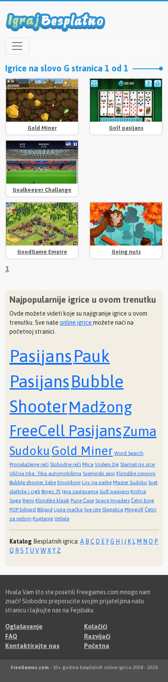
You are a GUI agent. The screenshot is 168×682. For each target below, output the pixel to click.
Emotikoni (69, 482)
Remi (28, 501)
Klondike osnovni (136, 473)
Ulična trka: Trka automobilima (45, 473)
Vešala (61, 519)
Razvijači (97, 636)
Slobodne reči (65, 464)
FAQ (11, 636)
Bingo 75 (51, 491)
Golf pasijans (126, 128)
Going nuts (126, 252)
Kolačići (95, 626)
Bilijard (45, 510)
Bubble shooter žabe (32, 482)
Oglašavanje (24, 626)
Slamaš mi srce (137, 464)
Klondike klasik (52, 501)
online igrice (76, 322)
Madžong (100, 407)
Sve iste (92, 510)
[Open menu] (17, 46)
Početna (96, 645)
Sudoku (29, 451)
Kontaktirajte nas (32, 645)
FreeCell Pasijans (65, 430)
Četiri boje (142, 501)
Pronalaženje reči (29, 464)
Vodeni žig (107, 464)
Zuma (139, 431)
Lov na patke (97, 482)
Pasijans (40, 356)
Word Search (128, 453)
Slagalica (112, 510)
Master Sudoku (130, 482)
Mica (87, 464)
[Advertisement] (126, 167)
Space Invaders (112, 501)
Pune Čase (82, 501)
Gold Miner (42, 128)
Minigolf (133, 510)
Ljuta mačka (68, 510)
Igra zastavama (80, 491)
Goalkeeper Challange (42, 190)
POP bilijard (22, 510)
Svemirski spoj (99, 473)
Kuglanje (43, 519)
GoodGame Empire (42, 252)
